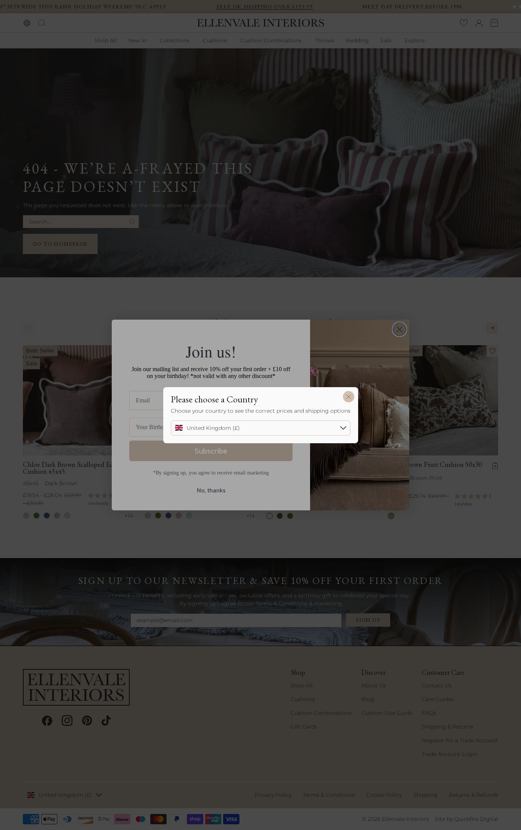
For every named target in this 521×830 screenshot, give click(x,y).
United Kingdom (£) (213, 428)
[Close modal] (348, 396)
